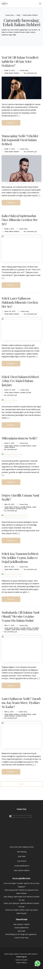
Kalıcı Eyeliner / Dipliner (21, 924)
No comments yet (30, 73)
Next (21, 784)
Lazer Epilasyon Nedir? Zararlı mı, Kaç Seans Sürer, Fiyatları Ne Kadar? (21, 703)
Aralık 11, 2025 (9, 149)
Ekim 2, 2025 (8, 712)
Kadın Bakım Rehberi (19, 630)
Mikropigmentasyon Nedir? (19, 438)
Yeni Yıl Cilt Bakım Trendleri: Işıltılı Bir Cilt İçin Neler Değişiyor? (20, 61)
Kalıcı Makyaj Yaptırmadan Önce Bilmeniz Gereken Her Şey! (19, 220)
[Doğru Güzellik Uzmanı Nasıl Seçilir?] (14, 516)
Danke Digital (21, 957)
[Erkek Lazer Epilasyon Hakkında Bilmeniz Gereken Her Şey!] (21, 330)
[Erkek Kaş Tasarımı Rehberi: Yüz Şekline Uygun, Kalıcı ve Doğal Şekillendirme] (12, 575)
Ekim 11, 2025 (9, 625)
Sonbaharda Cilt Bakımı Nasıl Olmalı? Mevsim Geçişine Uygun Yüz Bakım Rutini (20, 616)
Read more (11, 123)
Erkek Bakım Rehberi (12, 73)
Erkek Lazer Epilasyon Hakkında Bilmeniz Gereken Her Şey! (20, 302)
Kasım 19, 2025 (9, 390)
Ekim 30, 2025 (9, 504)
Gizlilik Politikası (21, 963)
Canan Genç (24, 70)
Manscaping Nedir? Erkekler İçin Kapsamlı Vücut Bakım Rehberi (20, 140)
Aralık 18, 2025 (9, 70)
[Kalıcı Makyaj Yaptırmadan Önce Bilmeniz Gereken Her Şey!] (21, 249)
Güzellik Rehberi (25, 446)
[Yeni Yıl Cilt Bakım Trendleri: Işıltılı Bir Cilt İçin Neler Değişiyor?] (21, 89)
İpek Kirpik (21, 931)
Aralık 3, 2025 (9, 229)
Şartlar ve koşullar (22, 960)
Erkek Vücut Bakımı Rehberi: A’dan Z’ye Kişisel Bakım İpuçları (20, 381)
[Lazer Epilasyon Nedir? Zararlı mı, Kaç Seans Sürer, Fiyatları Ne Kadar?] (21, 736)
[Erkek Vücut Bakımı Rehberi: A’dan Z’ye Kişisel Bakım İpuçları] (9, 401)
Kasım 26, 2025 (9, 311)
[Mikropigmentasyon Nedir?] (12, 455)
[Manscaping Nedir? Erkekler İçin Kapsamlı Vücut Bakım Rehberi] (21, 169)
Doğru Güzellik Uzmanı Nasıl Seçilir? (20, 497)
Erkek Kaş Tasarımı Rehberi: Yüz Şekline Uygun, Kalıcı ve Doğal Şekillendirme (20, 558)
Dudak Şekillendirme (21, 928)
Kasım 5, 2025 (9, 443)
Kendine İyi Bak (25, 392)
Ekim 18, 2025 (9, 567)
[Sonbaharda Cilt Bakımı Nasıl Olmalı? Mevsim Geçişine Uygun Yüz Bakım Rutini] (21, 649)
